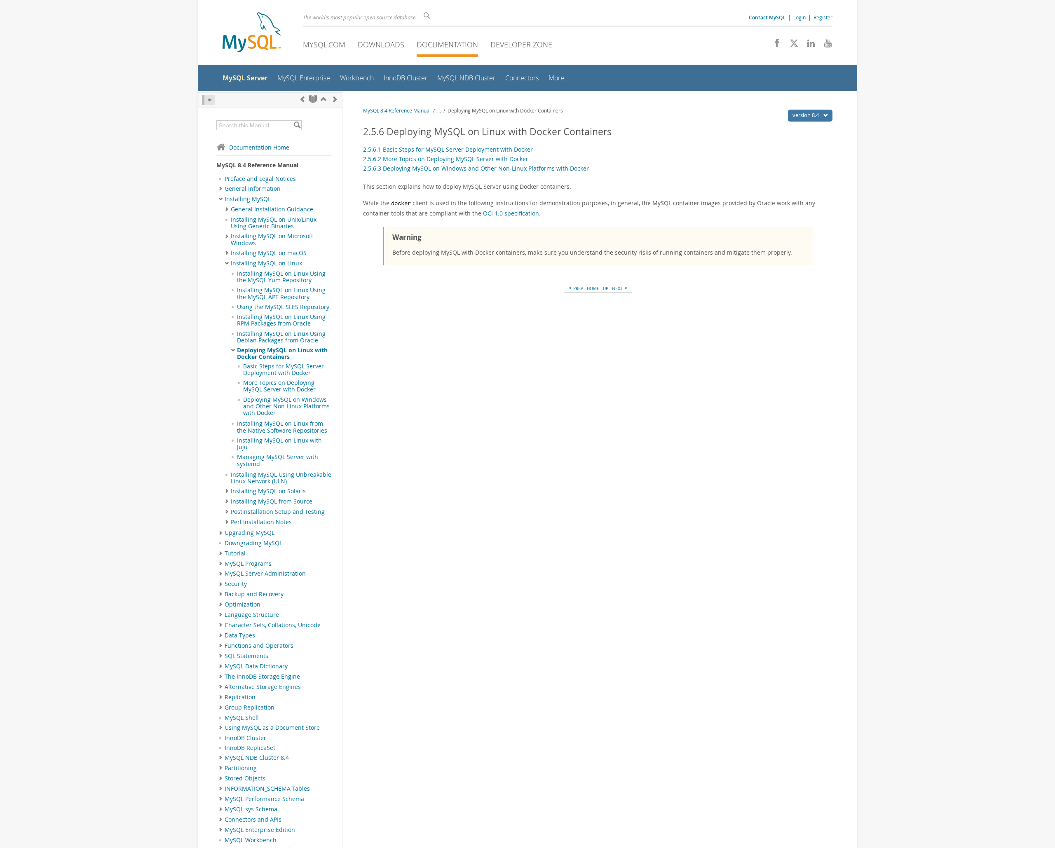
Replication (240, 697)
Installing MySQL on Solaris (268, 491)
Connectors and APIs (253, 819)
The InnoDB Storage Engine (262, 676)
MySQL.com (324, 44)
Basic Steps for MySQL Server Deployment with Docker (283, 370)
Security (236, 584)
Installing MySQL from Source (271, 501)
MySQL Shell (242, 718)
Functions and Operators (259, 645)
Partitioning (241, 768)
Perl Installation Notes (261, 522)
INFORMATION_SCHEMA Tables (267, 788)
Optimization (242, 604)
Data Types (240, 635)
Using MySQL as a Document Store (272, 727)
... (439, 111)
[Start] (313, 99)
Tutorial (235, 553)
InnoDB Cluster (245, 738)
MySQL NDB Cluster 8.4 (257, 757)
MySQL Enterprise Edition (260, 830)
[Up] (323, 99)
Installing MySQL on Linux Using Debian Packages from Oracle (281, 337)
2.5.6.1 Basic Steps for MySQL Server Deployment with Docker (448, 149)
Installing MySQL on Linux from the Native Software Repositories (282, 427)
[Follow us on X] (791, 45)
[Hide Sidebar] (208, 100)
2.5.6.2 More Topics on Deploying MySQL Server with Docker (445, 159)
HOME (593, 288)
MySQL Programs (248, 563)
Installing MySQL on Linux (266, 263)
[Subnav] (221, 189)
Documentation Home (259, 147)
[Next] (335, 99)
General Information (253, 188)
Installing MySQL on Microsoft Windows (272, 239)
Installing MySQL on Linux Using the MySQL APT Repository (281, 293)
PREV (577, 288)
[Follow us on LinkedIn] (808, 45)
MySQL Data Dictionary (256, 666)
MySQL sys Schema (251, 809)
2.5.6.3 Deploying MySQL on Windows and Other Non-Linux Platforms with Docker (476, 168)
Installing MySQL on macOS (269, 253)
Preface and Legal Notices (260, 179)
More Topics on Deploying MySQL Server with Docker (279, 386)
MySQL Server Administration (265, 573)
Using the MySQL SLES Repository (283, 307)
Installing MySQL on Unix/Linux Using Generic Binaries (273, 223)
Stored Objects (245, 778)
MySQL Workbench (251, 840)
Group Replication (249, 707)
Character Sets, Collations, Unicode (273, 625)
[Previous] (302, 99)
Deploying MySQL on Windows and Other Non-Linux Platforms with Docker (286, 406)
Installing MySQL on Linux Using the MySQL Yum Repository (281, 277)
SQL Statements (246, 656)
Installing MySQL (248, 199)
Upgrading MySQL (249, 532)
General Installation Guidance (272, 209)
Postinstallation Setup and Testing (278, 511)
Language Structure (252, 614)
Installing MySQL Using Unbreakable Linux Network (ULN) (281, 478)
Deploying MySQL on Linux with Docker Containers (282, 354)
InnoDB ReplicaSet (250, 748)
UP (605, 288)
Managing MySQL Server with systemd (277, 460)
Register (823, 17)
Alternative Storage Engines (263, 687)
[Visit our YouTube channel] (824, 45)
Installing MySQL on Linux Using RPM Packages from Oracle (281, 320)
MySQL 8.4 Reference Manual (397, 111)
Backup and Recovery (254, 594)
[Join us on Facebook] (774, 45)
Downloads (381, 44)
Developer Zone (521, 44)
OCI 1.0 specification (511, 213)
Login (799, 17)
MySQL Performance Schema (264, 799)
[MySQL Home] (251, 33)
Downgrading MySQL (253, 543)
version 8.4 (806, 115)
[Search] (297, 125)
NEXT (618, 288)
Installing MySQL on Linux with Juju (279, 444)
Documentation (447, 44)
